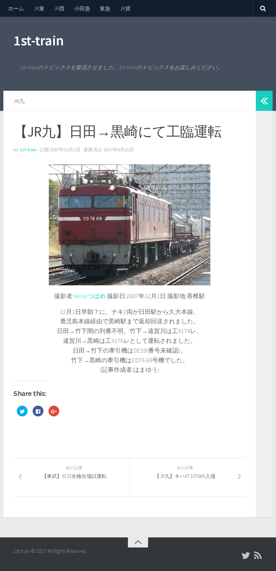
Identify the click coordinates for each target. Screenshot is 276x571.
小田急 (82, 8)
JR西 (59, 8)
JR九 (19, 100)
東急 (105, 8)
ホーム (16, 8)
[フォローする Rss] (258, 555)
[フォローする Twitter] (245, 555)
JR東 (39, 8)
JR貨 (125, 8)
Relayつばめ (90, 296)
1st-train (38, 40)
